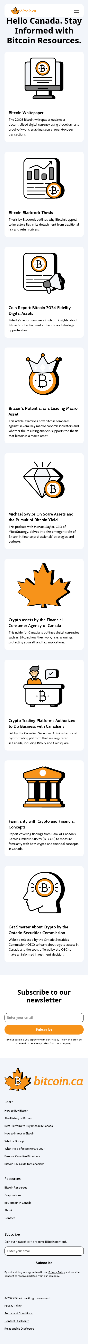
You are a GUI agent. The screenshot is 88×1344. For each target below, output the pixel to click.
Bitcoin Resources (16, 1187)
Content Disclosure (17, 1321)
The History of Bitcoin (18, 1118)
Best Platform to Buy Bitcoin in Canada (29, 1126)
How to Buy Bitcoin (16, 1110)
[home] (22, 10)
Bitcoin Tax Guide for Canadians (24, 1164)
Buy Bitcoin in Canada (18, 1203)
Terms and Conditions (19, 1313)
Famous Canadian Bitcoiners (22, 1156)
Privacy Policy (13, 1306)
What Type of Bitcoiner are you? (25, 1149)
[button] (75, 11)
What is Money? (14, 1141)
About (8, 1210)
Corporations (13, 1195)
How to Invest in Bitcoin (19, 1133)
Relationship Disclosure (19, 1328)
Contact (10, 1218)
